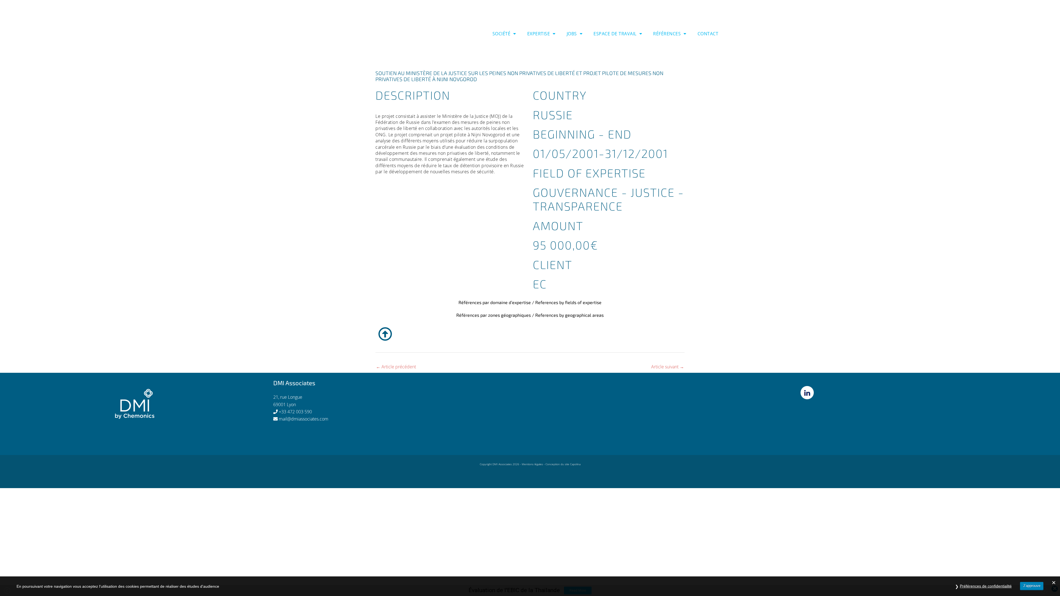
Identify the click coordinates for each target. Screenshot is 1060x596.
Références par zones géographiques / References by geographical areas (530, 315)
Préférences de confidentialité (986, 586)
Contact (708, 34)
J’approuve (1031, 586)
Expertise (538, 34)
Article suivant (667, 367)
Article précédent (396, 367)
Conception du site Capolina (563, 464)
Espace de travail (615, 34)
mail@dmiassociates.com (303, 419)
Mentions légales (532, 464)
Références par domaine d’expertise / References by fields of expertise (530, 302)
